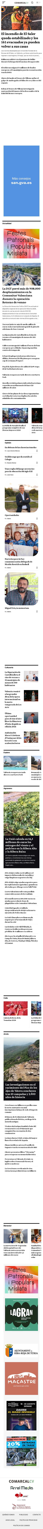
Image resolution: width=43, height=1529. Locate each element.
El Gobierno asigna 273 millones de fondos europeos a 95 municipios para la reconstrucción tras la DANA (21, 70)
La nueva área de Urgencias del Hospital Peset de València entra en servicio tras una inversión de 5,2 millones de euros (15, 1250)
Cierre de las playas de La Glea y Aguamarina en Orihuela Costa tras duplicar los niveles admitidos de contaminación (20, 395)
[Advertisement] (21, 117)
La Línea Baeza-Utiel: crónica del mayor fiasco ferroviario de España (21, 1139)
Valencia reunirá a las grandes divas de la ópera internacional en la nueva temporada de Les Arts (13, 699)
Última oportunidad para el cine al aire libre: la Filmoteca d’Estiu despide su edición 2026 (13, 720)
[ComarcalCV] (21, 2)
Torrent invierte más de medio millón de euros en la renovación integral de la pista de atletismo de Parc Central (20, 326)
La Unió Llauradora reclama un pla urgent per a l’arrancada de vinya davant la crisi (19, 919)
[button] (4, 2)
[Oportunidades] (21, 495)
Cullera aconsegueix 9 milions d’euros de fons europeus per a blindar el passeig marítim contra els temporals (21, 347)
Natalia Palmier (11, 463)
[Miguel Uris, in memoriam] (21, 588)
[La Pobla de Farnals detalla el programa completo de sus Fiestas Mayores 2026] (15, 415)
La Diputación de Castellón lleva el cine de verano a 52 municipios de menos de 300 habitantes (19, 337)
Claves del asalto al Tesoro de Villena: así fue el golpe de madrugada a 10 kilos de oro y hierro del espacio (21, 80)
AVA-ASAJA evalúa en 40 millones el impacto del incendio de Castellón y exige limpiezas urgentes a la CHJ (19, 875)
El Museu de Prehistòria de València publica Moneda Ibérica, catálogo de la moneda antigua (20, 1119)
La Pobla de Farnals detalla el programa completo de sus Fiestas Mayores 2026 (14, 427)
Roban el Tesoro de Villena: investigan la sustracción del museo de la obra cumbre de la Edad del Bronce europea (20, 91)
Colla (6, 998)
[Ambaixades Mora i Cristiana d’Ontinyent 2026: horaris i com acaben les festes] (31, 737)
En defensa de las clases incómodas (20, 447)
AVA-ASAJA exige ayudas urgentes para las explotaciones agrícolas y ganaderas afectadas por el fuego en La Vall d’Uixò (21, 884)
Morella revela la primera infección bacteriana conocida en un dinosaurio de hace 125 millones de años (21, 385)
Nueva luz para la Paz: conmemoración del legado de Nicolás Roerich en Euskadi (18, 561)
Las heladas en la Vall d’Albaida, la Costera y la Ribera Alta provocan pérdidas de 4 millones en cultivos (18, 929)
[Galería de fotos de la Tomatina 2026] (16, 1008)
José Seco (10, 474)
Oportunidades (12, 515)
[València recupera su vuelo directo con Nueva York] (16, 763)
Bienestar (7, 1226)
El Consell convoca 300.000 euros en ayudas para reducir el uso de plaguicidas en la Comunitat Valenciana (21, 901)
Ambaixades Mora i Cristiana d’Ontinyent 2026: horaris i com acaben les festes (13, 738)
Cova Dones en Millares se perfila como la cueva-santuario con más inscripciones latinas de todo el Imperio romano (21, 1108)
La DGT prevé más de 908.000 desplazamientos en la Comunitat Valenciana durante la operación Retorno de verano (21, 295)
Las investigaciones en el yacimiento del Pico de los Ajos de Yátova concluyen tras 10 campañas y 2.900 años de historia (21, 1091)
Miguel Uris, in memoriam (17, 608)
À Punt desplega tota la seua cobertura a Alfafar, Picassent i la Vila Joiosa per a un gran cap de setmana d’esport (20, 358)
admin (9, 518)
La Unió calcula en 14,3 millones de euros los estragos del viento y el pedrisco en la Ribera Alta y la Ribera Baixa (21, 845)
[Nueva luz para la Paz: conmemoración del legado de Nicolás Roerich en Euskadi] (21, 539)
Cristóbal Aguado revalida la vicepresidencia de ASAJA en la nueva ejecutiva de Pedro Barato (20, 910)
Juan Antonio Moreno (13, 451)
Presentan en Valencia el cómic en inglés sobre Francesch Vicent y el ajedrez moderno (19, 1161)
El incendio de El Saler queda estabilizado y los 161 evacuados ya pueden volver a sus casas (20, 40)
